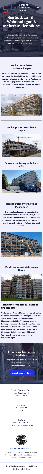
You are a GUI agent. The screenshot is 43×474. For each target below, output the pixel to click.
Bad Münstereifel (18, 452)
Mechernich (26, 457)
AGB (21, 411)
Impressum (21, 405)
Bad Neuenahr (31, 452)
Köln (19, 457)
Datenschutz (21, 408)
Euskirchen (33, 455)
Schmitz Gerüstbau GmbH (25, 7)
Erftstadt (24, 455)
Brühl (12, 455)
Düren (17, 455)
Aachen (8, 452)
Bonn (6, 455)
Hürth (14, 457)
